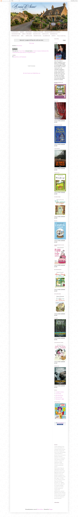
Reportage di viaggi (60, 398)
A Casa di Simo (21, 50)
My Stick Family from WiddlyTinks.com (31, 73)
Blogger (50, 509)
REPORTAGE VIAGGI (15, 35)
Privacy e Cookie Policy (61, 35)
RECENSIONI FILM (53, 33)
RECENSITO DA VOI (37, 35)
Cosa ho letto (58, 393)
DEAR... (22, 35)
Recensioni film (59, 397)
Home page (31, 43)
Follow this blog (60, 424)
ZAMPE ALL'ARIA (29, 35)
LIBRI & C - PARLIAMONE (27, 33)
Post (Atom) (19, 45)
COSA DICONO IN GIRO (15, 33)
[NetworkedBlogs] (60, 422)
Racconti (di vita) (59, 395)
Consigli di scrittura (60, 391)
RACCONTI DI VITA (36, 33)
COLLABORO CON (46, 35)
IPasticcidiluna (40, 509)
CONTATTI (54, 35)
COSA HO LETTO (45, 33)
